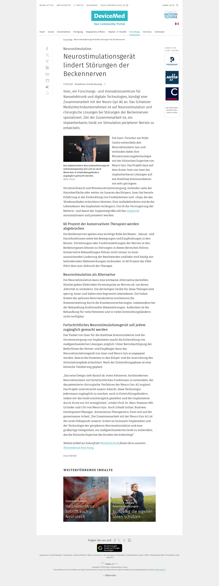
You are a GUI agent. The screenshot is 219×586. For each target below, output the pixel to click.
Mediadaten (121, 555)
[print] (47, 80)
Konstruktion (63, 31)
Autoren (110, 557)
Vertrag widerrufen (157, 555)
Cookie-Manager (55, 555)
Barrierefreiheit (80, 555)
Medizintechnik (109, 443)
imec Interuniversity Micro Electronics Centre (172, 110)
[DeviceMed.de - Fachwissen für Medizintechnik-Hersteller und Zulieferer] (42, 31)
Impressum (44, 555)
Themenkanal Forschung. (78, 447)
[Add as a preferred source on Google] (109, 548)
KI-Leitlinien (170, 555)
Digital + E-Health (117, 31)
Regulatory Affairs (95, 31)
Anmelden (168, 5)
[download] (47, 87)
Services (147, 31)
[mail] (47, 74)
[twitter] (47, 55)
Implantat (132, 211)
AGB (89, 555)
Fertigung (78, 31)
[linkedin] (47, 67)
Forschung (134, 31)
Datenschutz (68, 555)
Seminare (160, 31)
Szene (51, 31)
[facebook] (47, 48)
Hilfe (147, 555)
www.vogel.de (160, 570)
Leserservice (97, 555)
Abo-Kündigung (109, 555)
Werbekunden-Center (135, 555)
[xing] (47, 61)
